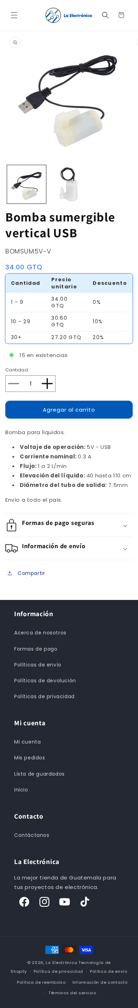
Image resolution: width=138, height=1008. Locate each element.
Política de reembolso (41, 982)
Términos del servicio (72, 993)
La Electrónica (61, 962)
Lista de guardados (39, 773)
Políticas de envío (38, 664)
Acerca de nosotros (40, 632)
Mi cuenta (27, 741)
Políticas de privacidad (44, 696)
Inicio (21, 789)
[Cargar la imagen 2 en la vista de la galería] (69, 184)
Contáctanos (32, 835)
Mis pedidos (29, 757)
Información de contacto (100, 982)
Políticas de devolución (45, 680)
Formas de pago (35, 648)
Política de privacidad (58, 971)
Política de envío (108, 971)
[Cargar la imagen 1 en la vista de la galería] (26, 184)
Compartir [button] (31, 573)
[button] (14, 15)
